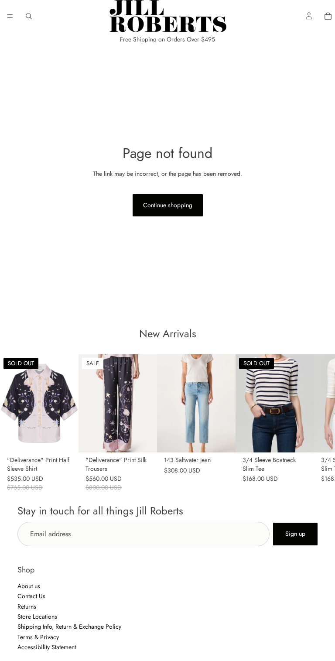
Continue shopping (167, 205)
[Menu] (10, 16)
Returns (26, 606)
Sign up (295, 533)
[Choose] (143, 439)
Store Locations (37, 616)
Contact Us (31, 596)
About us (28, 586)
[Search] (28, 16)
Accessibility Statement (46, 647)
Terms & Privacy (38, 637)
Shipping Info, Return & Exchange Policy (69, 626)
